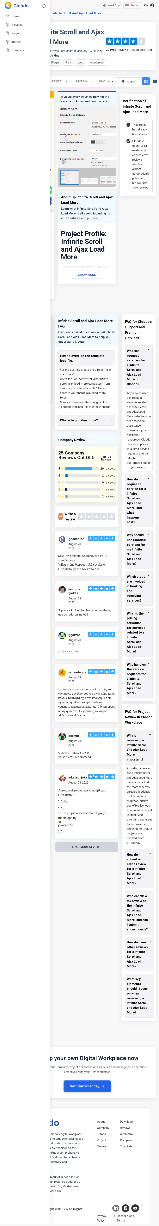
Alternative (127, 1134)
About (101, 1121)
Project (101, 1140)
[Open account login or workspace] (152, 5)
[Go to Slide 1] (69, 177)
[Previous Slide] (65, 137)
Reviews (125, 1128)
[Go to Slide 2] (89, 181)
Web (80, 62)
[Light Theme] (146, 5)
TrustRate (126, 1146)
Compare (126, 1140)
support (82, 81)
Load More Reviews (86, 847)
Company (103, 1128)
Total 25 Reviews (106, 458)
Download (126, 1121)
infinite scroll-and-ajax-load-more (76, 13)
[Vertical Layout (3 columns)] (146, 81)
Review (104, 81)
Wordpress (97, 62)
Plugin (55, 62)
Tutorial (102, 1134)
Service (101, 1146)
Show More (87, 275)
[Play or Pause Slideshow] (64, 161)
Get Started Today (84, 1086)
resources (55, 81)
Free (68, 62)
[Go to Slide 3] (109, 180)
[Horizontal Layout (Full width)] (155, 81)
